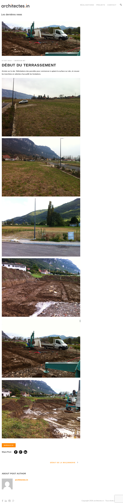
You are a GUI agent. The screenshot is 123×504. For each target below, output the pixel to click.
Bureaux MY (20, 61)
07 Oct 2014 (7, 61)
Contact (111, 5)
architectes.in (21, 480)
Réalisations (87, 5)
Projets (100, 5)
